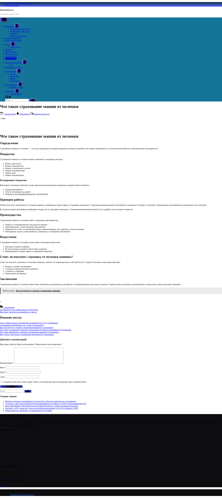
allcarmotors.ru (6, 10)
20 (11, 478)
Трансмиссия (11, 71)
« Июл (3, 486)
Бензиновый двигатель (20, 29)
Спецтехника (11, 56)
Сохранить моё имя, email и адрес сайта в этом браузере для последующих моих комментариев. (45, 382)
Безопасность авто (13, 40)
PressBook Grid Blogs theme (22, 495)
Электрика (10, 91)
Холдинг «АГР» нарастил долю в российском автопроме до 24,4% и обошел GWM (41, 408)
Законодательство (13, 38)
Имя (2, 367)
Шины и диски (17, 87)
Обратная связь (11, 5)
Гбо (11, 65)
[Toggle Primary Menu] (4, 19)
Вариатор (14, 76)
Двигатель (9, 26)
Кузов (7, 44)
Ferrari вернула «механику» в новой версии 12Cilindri (28, 410)
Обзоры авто (10, 52)
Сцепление (15, 81)
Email (3, 372)
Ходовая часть (11, 85)
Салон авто (15, 47)
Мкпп (12, 79)
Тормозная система (13, 67)
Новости (9, 49)
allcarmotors (25, 114)
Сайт (2, 377)
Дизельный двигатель (19, 31)
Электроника (16, 94)
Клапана (14, 34)
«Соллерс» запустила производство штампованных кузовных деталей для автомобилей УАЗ (45, 404)
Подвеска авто (11, 54)
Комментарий (7, 363)
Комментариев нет (41, 114)
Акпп (12, 74)
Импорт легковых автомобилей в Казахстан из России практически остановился (40, 401)
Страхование (10, 59)
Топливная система (13, 62)
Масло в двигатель (18, 36)
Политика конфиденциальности (19, 3)
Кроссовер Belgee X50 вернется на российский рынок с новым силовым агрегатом (41, 406)
